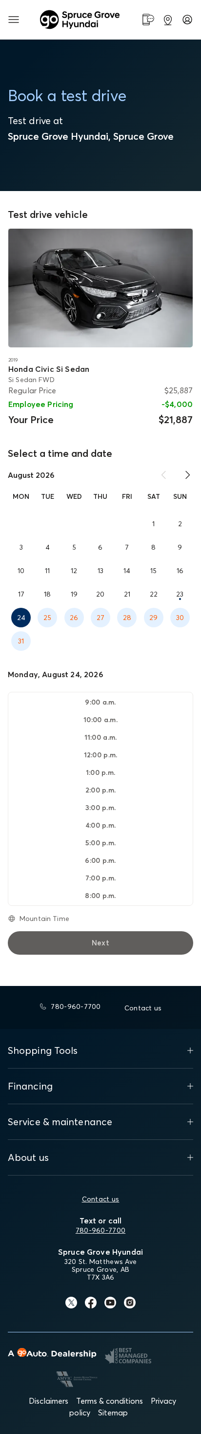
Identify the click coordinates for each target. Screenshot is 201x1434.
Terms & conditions (109, 1401)
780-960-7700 (100, 1230)
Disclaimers (48, 1401)
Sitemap (113, 1412)
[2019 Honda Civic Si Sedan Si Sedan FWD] (100, 288)
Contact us (101, 1199)
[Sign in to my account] (187, 19)
